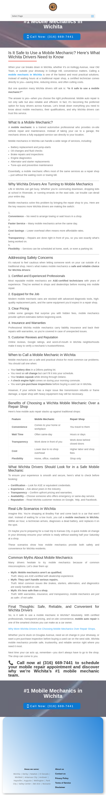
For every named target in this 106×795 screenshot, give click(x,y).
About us (59, 769)
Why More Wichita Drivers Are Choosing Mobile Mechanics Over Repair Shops (51, 628)
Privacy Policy (61, 778)
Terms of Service (63, 783)
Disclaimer (60, 787)
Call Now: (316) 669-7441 (52, 36)
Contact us (60, 774)
